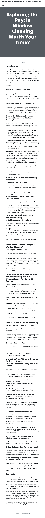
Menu (3, 5)
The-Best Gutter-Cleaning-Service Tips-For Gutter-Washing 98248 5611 (21, 2)
